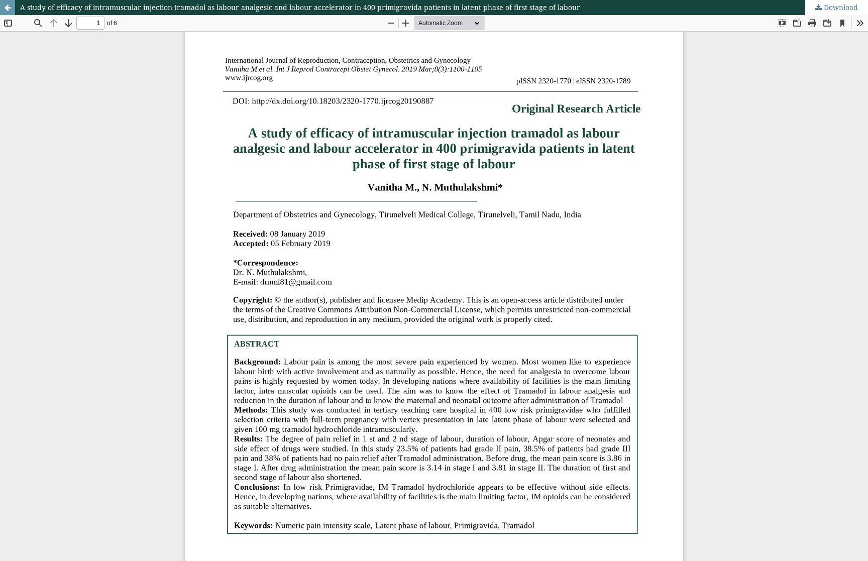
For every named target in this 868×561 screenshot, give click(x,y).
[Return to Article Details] (7, 7)
